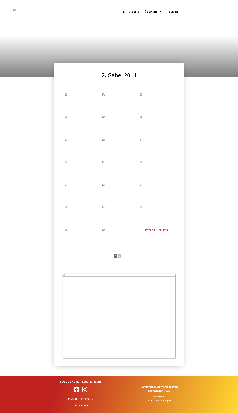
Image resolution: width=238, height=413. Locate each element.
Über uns (151, 11)
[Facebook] (76, 389)
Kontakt (72, 399)
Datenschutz (80, 405)
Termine (172, 11)
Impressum (87, 399)
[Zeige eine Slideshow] (156, 230)
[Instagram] (84, 389)
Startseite (131, 11)
